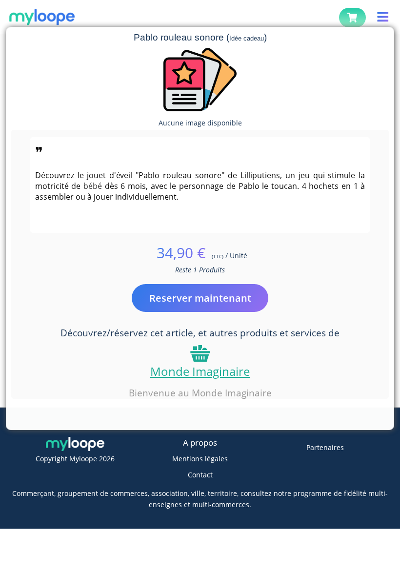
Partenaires (325, 447)
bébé (92, 186)
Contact (200, 474)
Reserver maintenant (200, 298)
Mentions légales (200, 458)
